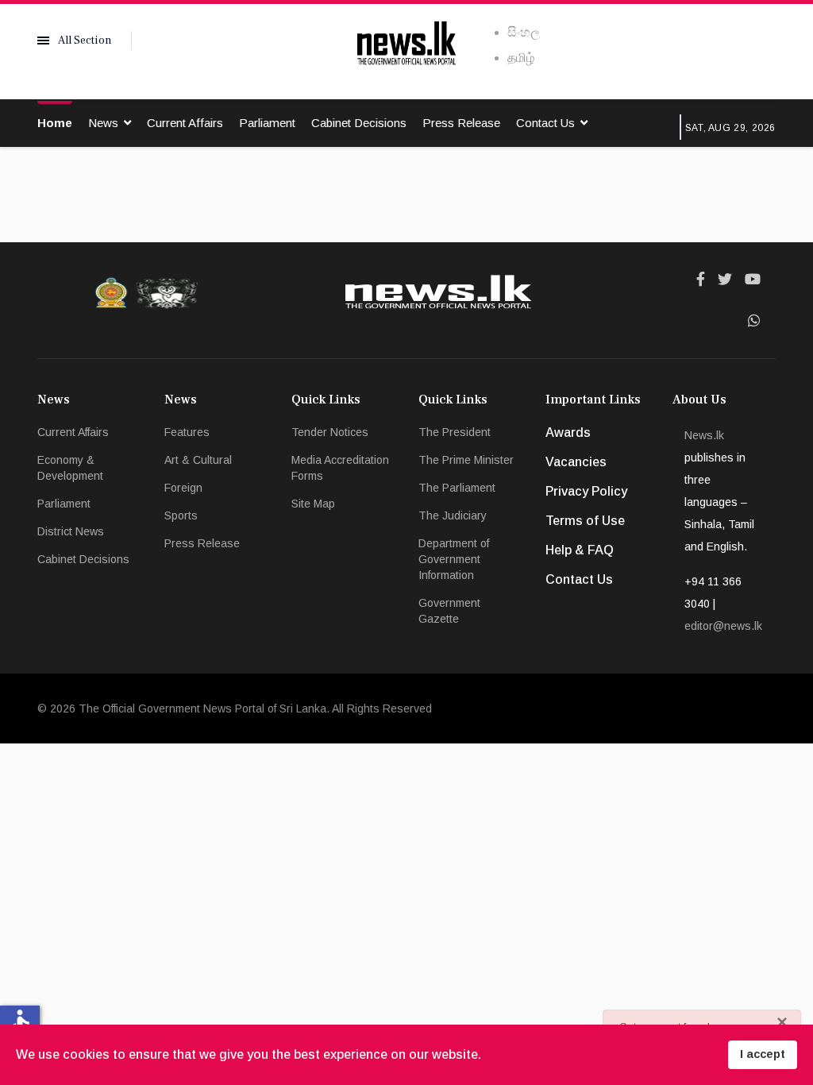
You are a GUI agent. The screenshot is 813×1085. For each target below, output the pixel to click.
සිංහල (523, 32)
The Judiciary (452, 515)
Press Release (461, 122)
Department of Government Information (453, 559)
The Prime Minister (466, 460)
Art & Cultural (198, 460)
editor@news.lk (723, 626)
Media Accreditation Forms (340, 468)
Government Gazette (449, 611)
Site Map (313, 503)
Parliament (267, 122)
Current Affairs (185, 122)
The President (454, 432)
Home (54, 122)
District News (70, 531)
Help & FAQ (579, 550)
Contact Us (545, 122)
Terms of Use (585, 520)
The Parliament (456, 487)
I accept (762, 1054)
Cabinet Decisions (358, 122)
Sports (181, 515)
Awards (568, 432)
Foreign (183, 487)
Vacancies (576, 462)
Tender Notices (329, 432)
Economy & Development (70, 468)
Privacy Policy (586, 491)
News (103, 122)
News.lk (704, 435)
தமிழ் (520, 57)
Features (187, 432)
